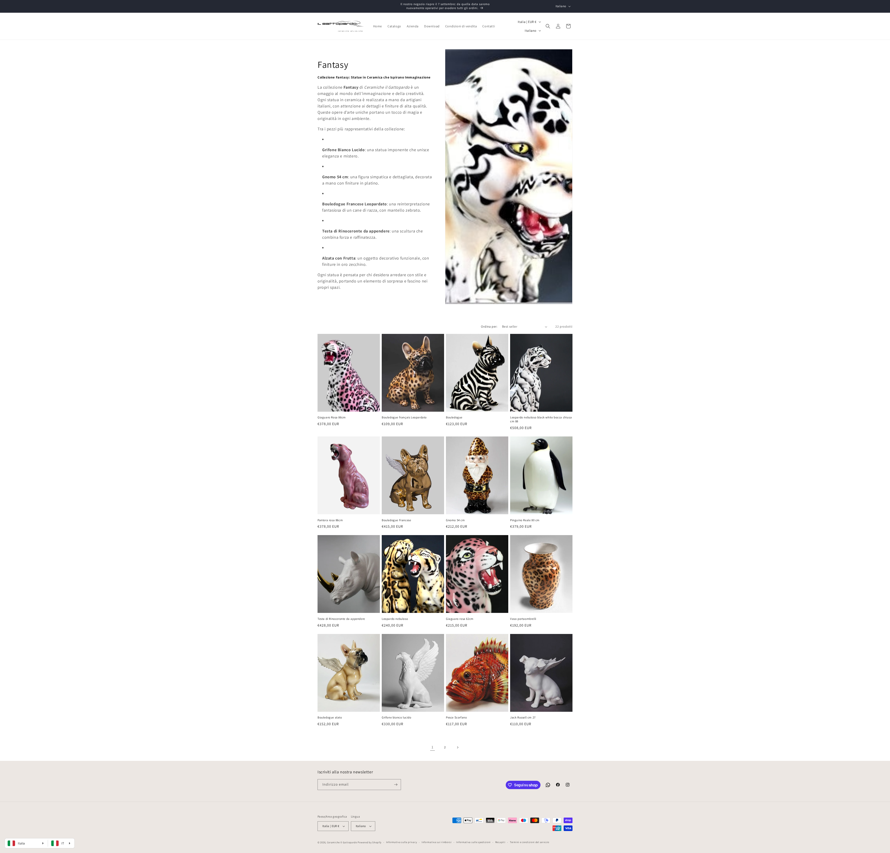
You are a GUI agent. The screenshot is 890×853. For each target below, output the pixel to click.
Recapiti (500, 842)
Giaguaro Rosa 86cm (332, 417)
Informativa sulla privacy (401, 842)
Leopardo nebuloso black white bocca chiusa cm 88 (541, 419)
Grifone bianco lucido (396, 717)
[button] (548, 26)
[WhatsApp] (548, 785)
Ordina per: (489, 326)
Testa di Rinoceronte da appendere (341, 619)
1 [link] (432, 747)
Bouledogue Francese (396, 520)
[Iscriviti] (396, 784)
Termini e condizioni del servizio (529, 842)
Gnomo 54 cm (455, 520)
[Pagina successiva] (457, 747)
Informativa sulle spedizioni (473, 842)
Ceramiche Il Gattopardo (342, 842)
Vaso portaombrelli (523, 619)
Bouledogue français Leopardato (404, 417)
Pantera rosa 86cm (330, 520)
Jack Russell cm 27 (523, 717)
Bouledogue (454, 417)
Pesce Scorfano (456, 717)
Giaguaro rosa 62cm (460, 619)
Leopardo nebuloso (395, 619)
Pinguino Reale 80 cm (525, 520)
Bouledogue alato (330, 717)
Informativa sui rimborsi (437, 842)
